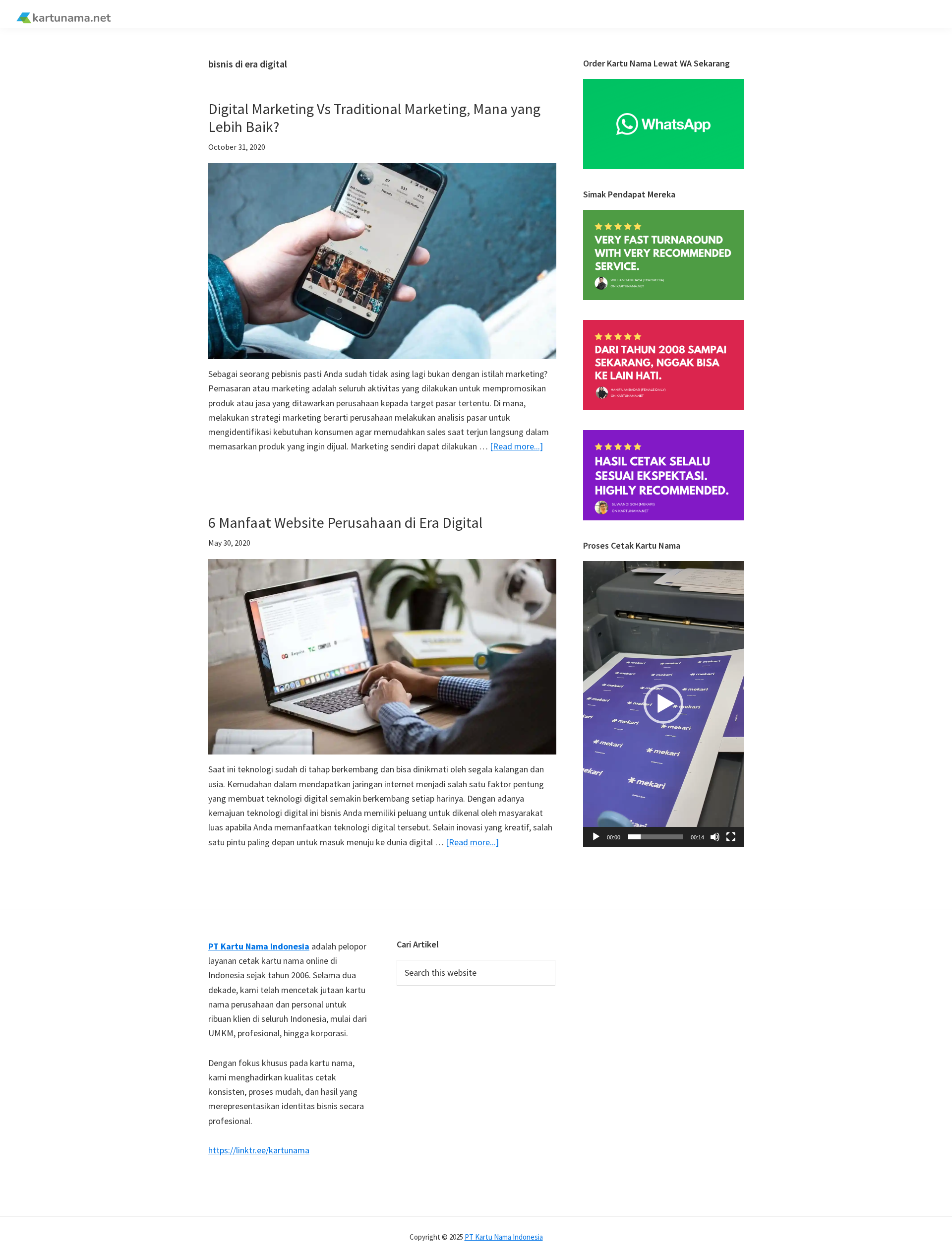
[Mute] (715, 837)
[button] (663, 704)
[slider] (655, 836)
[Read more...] (516, 446)
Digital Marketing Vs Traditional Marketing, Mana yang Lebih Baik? (374, 117)
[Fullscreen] (731, 837)
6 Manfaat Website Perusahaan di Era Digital (345, 522)
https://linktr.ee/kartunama (258, 1150)
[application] (663, 704)
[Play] (596, 837)
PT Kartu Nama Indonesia (504, 1237)
